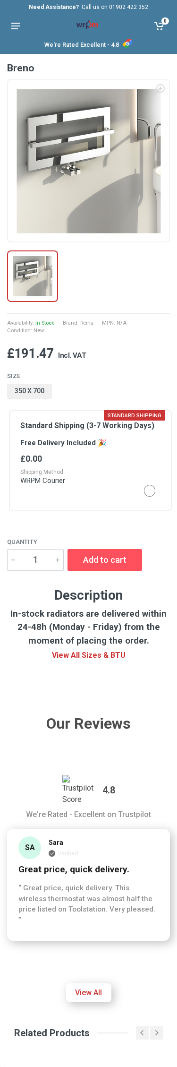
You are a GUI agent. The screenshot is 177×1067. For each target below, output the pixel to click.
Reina (86, 323)
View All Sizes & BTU (89, 655)
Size (13, 375)
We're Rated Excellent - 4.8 (81, 44)
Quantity (22, 541)
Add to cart (104, 560)
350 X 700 (29, 391)
